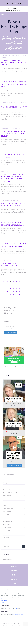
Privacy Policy (4, 600)
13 (13, 288)
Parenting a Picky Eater (17, 79)
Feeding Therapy (4, 55)
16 (7, 291)
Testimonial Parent (7, 527)
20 (19, 291)
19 (16, 291)
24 (16, 294)
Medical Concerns (6, 104)
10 (19, 285)
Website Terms (15, 625)
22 (10, 294)
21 (7, 294)
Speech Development (7, 521)
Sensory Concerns (22, 240)
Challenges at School (7, 483)
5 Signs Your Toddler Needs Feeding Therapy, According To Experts (13, 62)
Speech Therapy (6, 524)
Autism (4, 479)
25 (19, 294)
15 (19, 288)
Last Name (6, 321)
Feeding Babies (4, 102)
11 (7, 288)
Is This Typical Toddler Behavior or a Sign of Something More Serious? (14, 133)
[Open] (14, 391)
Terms (2, 602)
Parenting (10, 79)
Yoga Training (6, 537)
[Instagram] (24, 400)
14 (16, 288)
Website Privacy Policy (7, 625)
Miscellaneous (4, 151)
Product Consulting (7, 511)
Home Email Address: (9, 326)
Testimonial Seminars (7, 534)
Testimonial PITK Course (8, 530)
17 (10, 291)
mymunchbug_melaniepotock (13, 381)
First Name (6, 315)
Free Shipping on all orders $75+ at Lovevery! (13, 366)
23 (13, 294)
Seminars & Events (4, 171)
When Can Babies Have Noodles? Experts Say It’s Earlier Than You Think (14, 84)
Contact (15, 608)
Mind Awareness (6, 498)
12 (10, 288)
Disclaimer (3, 598)
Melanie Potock (11, 8)
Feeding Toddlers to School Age (15, 55)
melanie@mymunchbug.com (18, 614)
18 (13, 291)
